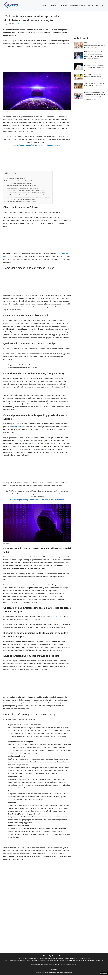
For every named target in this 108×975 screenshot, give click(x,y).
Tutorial (90, 5)
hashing (14, 427)
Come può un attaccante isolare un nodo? (20, 183)
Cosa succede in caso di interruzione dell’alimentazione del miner (27, 192)
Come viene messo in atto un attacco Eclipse (20, 181)
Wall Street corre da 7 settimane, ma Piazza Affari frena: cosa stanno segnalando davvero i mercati (94, 85)
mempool (56, 404)
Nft (97, 5)
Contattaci (74, 964)
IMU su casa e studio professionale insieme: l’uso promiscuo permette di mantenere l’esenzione (94, 45)
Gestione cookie (103, 973)
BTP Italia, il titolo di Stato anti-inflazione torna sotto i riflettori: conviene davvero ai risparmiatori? (93, 77)
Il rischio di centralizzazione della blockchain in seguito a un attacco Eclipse (29, 197)
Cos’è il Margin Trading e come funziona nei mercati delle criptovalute (37, 500)
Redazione (62, 956)
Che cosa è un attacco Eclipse (15, 178)
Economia (52, 5)
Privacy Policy (47, 956)
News (44, 5)
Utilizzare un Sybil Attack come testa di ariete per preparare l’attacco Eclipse (30, 195)
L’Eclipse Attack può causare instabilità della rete (22, 199)
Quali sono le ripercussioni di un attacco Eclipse (21, 185)
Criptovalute (63, 5)
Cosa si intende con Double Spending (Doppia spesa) (23, 188)
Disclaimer (55, 956)
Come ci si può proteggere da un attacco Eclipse (21, 201)
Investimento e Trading (77, 5)
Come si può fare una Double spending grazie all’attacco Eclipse (26, 190)
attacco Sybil (53, 616)
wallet (31, 443)
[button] (102, 5)
